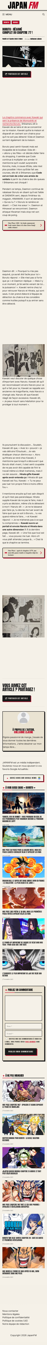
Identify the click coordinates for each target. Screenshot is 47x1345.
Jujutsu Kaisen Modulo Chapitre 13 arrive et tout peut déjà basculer (21, 1172)
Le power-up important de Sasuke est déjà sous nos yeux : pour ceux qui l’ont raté (22, 943)
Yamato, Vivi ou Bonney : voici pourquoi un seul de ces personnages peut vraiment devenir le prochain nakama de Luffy (22, 819)
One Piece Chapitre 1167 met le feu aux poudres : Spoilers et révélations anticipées (21, 1206)
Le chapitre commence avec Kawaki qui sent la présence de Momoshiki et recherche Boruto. (22, 120)
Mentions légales (11, 1314)
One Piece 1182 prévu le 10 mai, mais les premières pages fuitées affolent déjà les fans (22, 913)
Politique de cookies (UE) (15, 1320)
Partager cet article (18, 74)
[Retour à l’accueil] (23, 5)
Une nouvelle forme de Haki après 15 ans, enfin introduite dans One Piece (20, 1272)
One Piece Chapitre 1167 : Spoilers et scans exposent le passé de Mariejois (22, 1106)
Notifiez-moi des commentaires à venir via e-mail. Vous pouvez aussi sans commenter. (23, 1041)
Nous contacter (10, 1311)
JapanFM (32, 1335)
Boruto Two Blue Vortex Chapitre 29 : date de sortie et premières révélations (22, 1239)
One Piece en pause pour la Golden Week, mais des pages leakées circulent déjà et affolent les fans (21, 851)
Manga (15, 22)
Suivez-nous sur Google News (23, 778)
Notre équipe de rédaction (15, 1324)
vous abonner (30, 1042)
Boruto (6, 22)
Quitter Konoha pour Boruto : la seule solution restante (20, 1139)
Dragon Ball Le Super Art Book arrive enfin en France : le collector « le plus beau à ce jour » (23, 882)
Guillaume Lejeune (23, 732)
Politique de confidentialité (15, 1317)
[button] (43, 14)
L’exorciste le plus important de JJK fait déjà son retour (22, 974)
